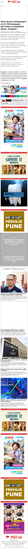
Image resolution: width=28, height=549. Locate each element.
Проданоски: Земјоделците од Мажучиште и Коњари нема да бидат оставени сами (13, 294)
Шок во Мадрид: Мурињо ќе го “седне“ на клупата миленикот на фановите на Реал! (13, 330)
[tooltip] (3, 96)
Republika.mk (4, 71)
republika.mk (7, 83)
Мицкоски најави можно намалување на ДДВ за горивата (13, 370)
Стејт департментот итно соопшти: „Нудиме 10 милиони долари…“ (14, 360)
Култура (12, 31)
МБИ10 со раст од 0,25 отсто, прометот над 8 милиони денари (13, 400)
